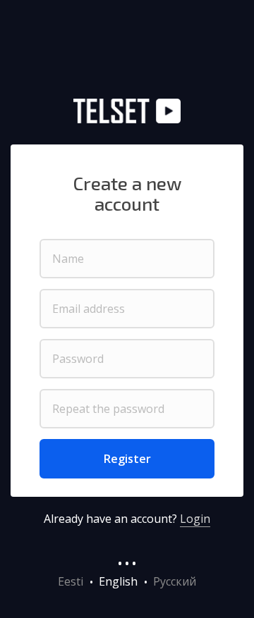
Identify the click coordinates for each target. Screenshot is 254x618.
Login (195, 518)
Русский (174, 581)
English (118, 581)
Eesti (70, 581)
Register (127, 458)
